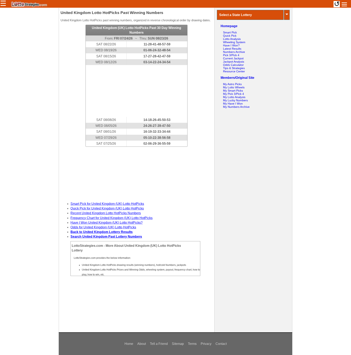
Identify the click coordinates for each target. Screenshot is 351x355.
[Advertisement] (136, 91)
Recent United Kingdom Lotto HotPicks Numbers (105, 213)
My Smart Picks (233, 90)
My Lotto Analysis (234, 97)
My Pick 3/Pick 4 (233, 93)
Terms (192, 343)
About (141, 343)
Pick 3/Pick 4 (231, 55)
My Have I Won (233, 103)
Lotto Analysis (232, 39)
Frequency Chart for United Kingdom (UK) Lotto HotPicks (111, 218)
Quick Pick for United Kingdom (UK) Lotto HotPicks (107, 208)
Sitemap (178, 343)
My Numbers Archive (236, 106)
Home (129, 343)
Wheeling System (234, 42)
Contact (221, 343)
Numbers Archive (234, 51)
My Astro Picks (232, 84)
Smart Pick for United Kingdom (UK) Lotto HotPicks (107, 203)
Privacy (206, 343)
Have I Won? (231, 45)
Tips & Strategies (234, 68)
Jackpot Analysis (233, 61)
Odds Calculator (233, 64)
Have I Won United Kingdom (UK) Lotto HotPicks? (106, 222)
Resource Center (234, 71)
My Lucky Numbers (235, 100)
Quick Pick (229, 35)
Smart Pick (230, 32)
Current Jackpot (233, 58)
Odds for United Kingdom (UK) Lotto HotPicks (103, 227)
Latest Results (232, 48)
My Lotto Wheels (234, 87)
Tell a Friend (159, 343)
